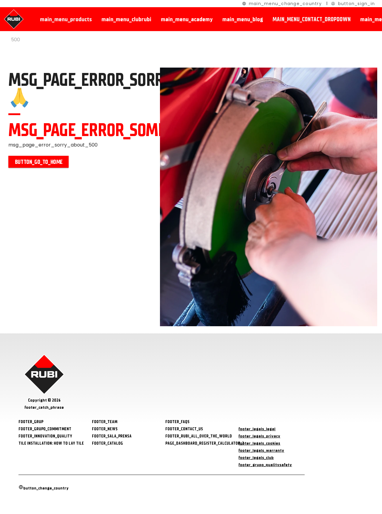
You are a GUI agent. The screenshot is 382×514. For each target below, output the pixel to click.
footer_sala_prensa (112, 436)
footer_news (105, 428)
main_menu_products (66, 19)
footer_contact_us (184, 428)
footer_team (104, 421)
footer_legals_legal (256, 428)
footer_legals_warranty (261, 450)
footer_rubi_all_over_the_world (198, 436)
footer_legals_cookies (259, 443)
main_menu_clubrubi (126, 19)
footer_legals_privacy (259, 436)
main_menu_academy (187, 19)
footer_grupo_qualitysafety (265, 464)
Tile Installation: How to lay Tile (51, 443)
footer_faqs (177, 421)
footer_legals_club (256, 457)
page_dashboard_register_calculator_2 (204, 443)
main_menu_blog (242, 19)
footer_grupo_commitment (45, 428)
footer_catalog (107, 443)
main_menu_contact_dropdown (311, 19)
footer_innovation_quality (45, 436)
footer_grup (31, 421)
